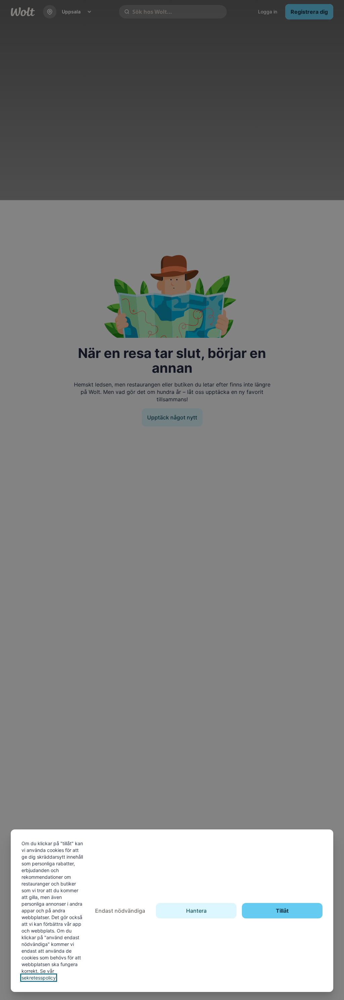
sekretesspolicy (39, 978)
